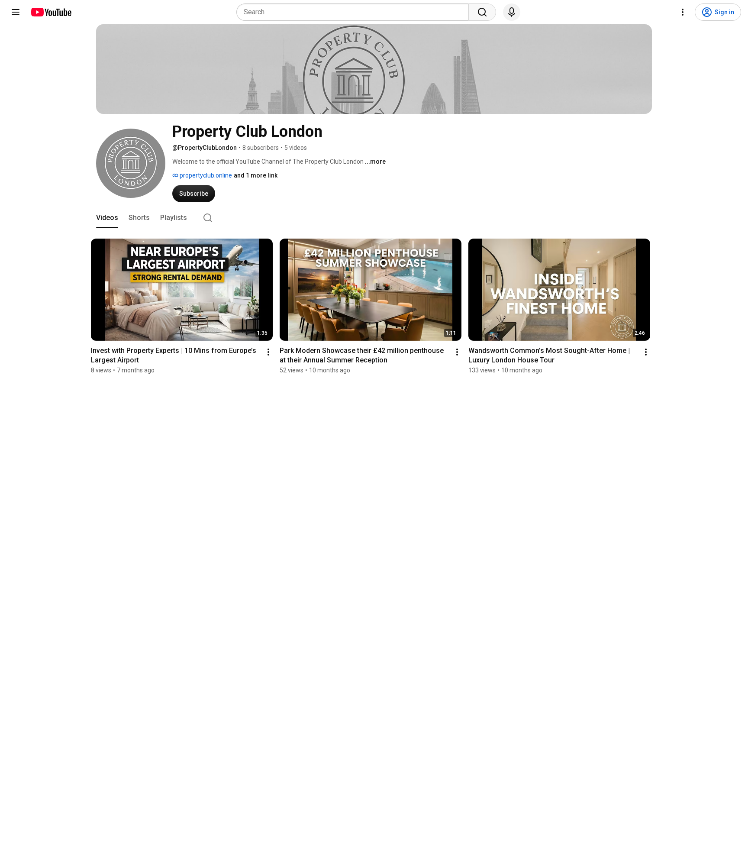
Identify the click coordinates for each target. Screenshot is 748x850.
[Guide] (15, 12)
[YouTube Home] (50, 12)
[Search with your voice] (511, 12)
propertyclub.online (205, 175)
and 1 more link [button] (255, 175)
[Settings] (682, 12)
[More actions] (268, 352)
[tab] (107, 217)
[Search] (482, 12)
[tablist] (374, 217)
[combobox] (355, 12)
